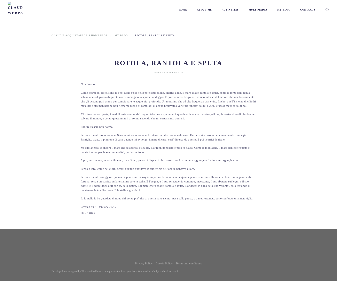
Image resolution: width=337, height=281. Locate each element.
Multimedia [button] (258, 9)
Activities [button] (230, 9)
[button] (327, 10)
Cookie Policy (164, 263)
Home (183, 9)
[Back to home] (15, 10)
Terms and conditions (189, 263)
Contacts (308, 9)
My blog (284, 9)
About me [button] (204, 9)
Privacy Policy (144, 263)
